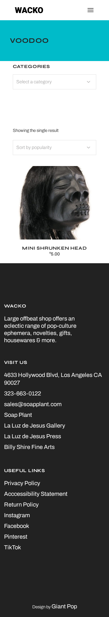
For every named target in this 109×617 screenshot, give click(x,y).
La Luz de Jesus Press (32, 436)
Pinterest (15, 536)
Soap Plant (18, 415)
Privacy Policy (22, 483)
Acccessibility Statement (35, 494)
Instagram (17, 515)
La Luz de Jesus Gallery (34, 425)
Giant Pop (64, 606)
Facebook (16, 526)
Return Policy (21, 504)
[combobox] (55, 147)
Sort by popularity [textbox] (34, 147)
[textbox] (54, 82)
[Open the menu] (90, 10)
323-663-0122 (22, 393)
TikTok (12, 547)
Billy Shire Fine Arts (29, 447)
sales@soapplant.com (33, 404)
